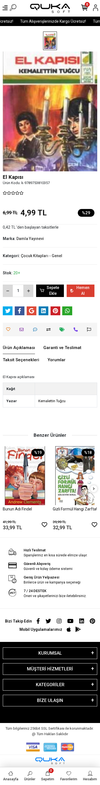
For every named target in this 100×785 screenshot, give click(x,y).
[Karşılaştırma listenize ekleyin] (50, 329)
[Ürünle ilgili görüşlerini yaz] (36, 329)
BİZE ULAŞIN (50, 700)
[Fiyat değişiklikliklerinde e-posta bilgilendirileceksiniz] (63, 329)
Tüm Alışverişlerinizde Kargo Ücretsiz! (51, 21)
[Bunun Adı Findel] (25, 475)
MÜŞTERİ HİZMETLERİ (50, 669)
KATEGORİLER (50, 684)
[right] (94, 489)
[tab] (19, 348)
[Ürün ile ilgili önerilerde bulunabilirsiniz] (90, 329)
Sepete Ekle (53, 290)
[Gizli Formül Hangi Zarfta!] (75, 475)
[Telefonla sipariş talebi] (77, 329)
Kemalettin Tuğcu (52, 401)
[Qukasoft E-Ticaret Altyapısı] (50, 760)
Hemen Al (82, 290)
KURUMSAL (50, 653)
